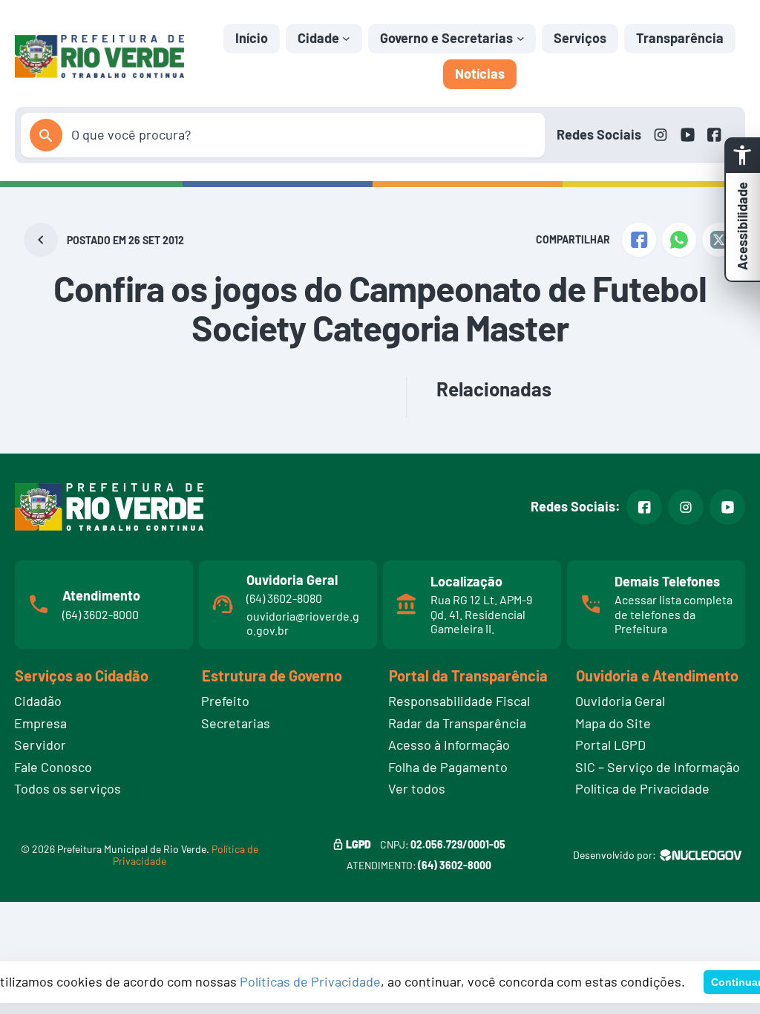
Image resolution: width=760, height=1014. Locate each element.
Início (251, 38)
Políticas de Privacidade (310, 981)
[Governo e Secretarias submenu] (521, 38)
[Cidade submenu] (346, 38)
